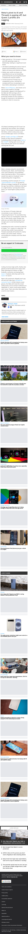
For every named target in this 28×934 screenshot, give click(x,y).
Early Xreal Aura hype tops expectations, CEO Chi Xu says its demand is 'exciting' (15, 859)
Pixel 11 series (12, 5)
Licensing (4, 904)
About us (4, 910)
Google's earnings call (11, 136)
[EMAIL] (11, 307)
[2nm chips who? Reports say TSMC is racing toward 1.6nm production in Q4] (14, 837)
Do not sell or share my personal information (12, 925)
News (3, 23)
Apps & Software (5, 9)
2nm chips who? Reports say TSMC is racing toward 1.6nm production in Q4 (14, 842)
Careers (3, 901)
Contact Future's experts (7, 889)
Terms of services (17, 254)
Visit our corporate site (12, 877)
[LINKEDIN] (9, 307)
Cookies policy (5, 895)
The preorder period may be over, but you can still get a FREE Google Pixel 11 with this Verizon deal (15, 866)
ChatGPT (6, 142)
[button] (26, 2)
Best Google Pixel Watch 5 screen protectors (12, 848)
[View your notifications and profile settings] (16, 2)
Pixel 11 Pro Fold (23, 5)
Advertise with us (6, 916)
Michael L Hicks (10, 23)
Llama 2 (23, 140)
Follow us (16, 51)
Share (5, 51)
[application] (14, 156)
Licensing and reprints (7, 919)
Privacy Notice (19, 255)
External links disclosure (7, 907)
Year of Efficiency (10, 87)
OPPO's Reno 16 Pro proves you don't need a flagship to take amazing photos (14, 853)
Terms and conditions (7, 886)
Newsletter (24, 51)
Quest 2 (3, 274)
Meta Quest (5, 299)
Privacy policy (5, 892)
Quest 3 (3, 275)
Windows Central (5, 922)
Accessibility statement (7, 898)
